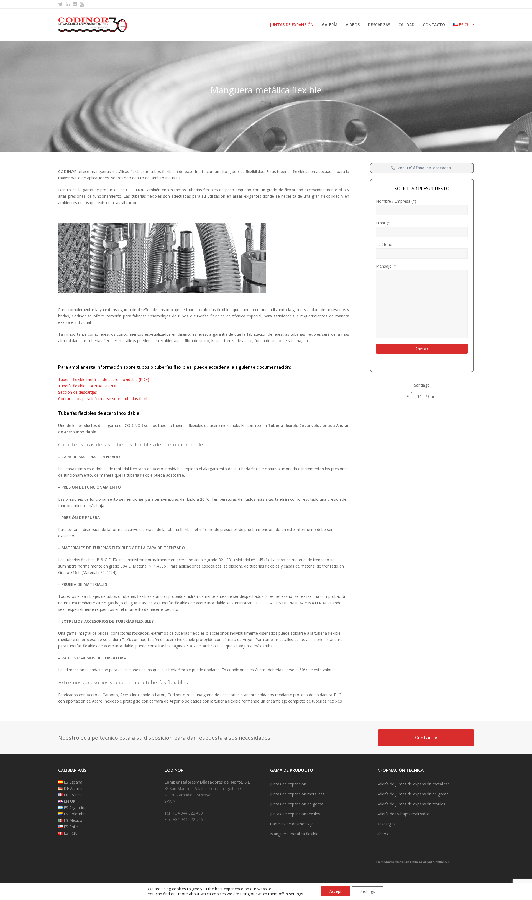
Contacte (426, 737)
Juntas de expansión (288, 784)
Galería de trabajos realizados (403, 814)
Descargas (385, 824)
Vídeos (382, 834)
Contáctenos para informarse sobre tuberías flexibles (106, 398)
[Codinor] (92, 24)
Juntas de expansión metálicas (297, 794)
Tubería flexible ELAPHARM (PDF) (88, 385)
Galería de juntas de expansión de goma (412, 794)
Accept (335, 891)
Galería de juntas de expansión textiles (410, 804)
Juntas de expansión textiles (295, 814)
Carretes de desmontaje (292, 824)
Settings (367, 891)
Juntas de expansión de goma (296, 804)
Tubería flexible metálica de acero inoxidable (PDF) (103, 379)
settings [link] (296, 893)
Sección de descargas (77, 392)
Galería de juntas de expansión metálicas (413, 784)
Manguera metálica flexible (294, 834)
